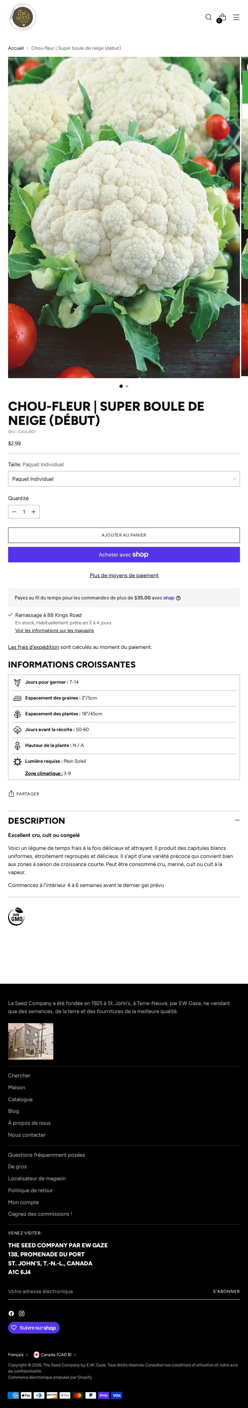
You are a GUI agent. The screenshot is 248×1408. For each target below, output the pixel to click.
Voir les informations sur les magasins (54, 630)
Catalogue (20, 1099)
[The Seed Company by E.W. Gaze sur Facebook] (12, 1314)
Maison (16, 1087)
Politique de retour (30, 1190)
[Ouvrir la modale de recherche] (208, 17)
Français (16, 1354)
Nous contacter (27, 1134)
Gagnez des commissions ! (40, 1214)
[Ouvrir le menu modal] (236, 17)
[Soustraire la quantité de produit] (14, 511)
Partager (27, 793)
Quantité (18, 498)
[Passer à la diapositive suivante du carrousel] (234, 961)
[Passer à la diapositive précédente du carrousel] (219, 961)
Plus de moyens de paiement (124, 575)
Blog (13, 1111)
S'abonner (226, 1291)
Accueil (16, 48)
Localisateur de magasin (37, 1178)
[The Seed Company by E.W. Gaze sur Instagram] (22, 1314)
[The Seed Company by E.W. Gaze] (22, 17)
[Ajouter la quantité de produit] (33, 511)
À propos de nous (29, 1123)
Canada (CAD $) (56, 1354)
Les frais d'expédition (33, 647)
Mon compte (23, 1202)
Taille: (36, 464)
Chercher (19, 1075)
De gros (17, 1166)
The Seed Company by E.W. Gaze (74, 1365)
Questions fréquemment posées (46, 1155)
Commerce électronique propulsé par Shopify (50, 1377)
